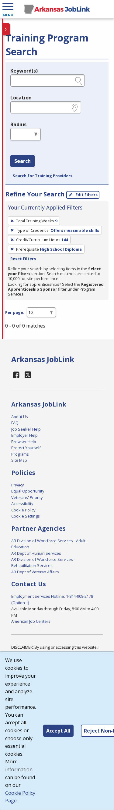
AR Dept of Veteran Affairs (35, 572)
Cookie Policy (23, 510)
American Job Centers (30, 621)
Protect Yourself (26, 447)
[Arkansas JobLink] (57, 9)
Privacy (17, 485)
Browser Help (23, 441)
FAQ (15, 422)
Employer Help (24, 435)
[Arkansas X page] (28, 375)
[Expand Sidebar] (6, 29)
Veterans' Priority (27, 497)
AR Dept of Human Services (36, 553)
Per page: (14, 312)
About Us (19, 416)
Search (22, 161)
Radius (18, 124)
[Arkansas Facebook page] (16, 375)
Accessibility (22, 503)
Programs (20, 454)
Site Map (19, 460)
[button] (8, 9)
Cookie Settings (25, 516)
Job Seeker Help (26, 429)
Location (21, 97)
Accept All (58, 730)
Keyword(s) (24, 70)
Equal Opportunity (27, 491)
